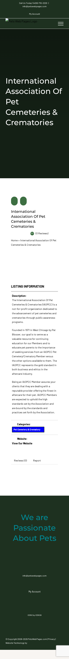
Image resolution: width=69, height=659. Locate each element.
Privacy (51, 639)
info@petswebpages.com (34, 6)
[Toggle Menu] (60, 23)
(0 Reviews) (42, 233)
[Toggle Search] (50, 23)
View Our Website (22, 443)
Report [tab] (37, 460)
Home (14, 240)
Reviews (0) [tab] (20, 460)
